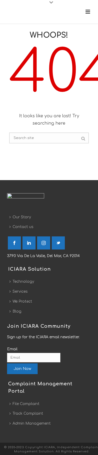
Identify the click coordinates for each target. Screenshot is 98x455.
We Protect (22, 301)
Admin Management (32, 423)
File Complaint (26, 404)
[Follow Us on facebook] (14, 242)
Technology (23, 282)
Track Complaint (28, 413)
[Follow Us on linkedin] (29, 242)
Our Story (22, 217)
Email (12, 349)
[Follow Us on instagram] (43, 242)
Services (20, 291)
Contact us (23, 227)
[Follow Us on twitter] (58, 242)
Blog (17, 311)
